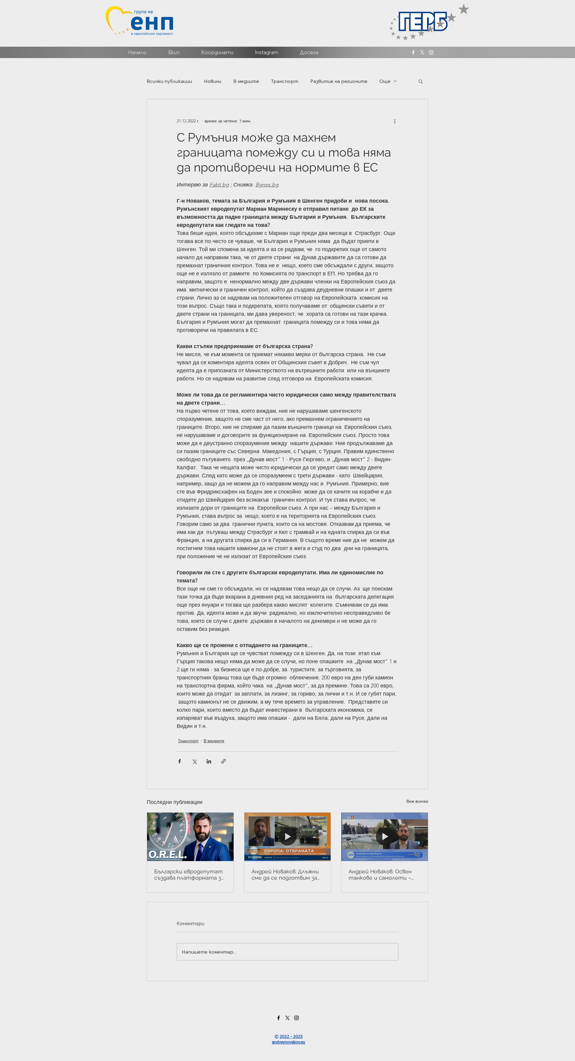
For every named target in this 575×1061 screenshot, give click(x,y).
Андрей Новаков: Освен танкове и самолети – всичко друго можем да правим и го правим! (380, 874)
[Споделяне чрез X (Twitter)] (194, 761)
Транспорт (284, 81)
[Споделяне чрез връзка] (223, 761)
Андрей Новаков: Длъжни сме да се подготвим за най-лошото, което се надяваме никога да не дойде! (285, 874)
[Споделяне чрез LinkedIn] (209, 761)
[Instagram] (431, 52)
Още (385, 81)
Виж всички (417, 801)
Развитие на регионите (338, 81)
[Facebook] (413, 52)
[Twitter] (422, 52)
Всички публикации (169, 81)
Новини (212, 81)
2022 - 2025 (291, 1037)
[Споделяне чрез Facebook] (179, 761)
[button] (420, 81)
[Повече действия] (394, 121)
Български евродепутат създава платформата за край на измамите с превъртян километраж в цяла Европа (190, 874)
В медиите (246, 81)
